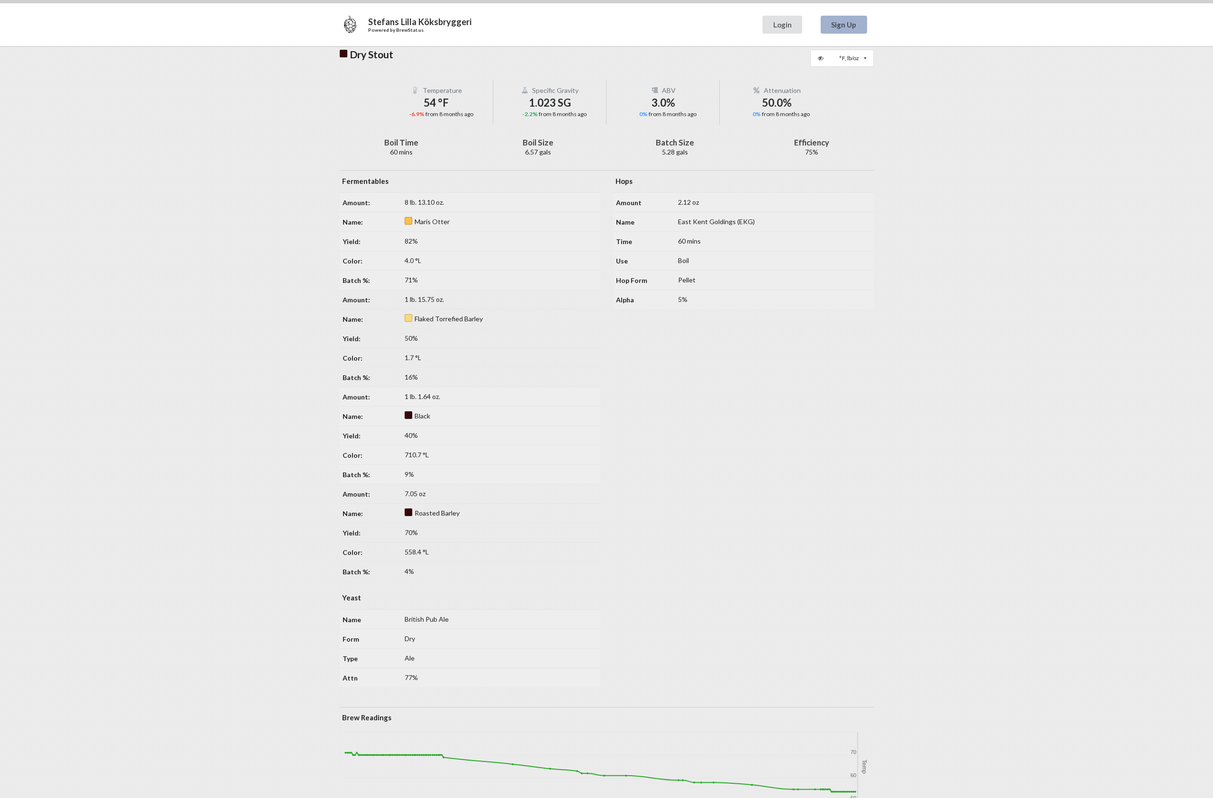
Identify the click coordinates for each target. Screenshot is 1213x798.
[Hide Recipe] (822, 58)
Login (782, 24)
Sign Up (843, 24)
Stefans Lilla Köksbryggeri (419, 22)
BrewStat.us (410, 30)
